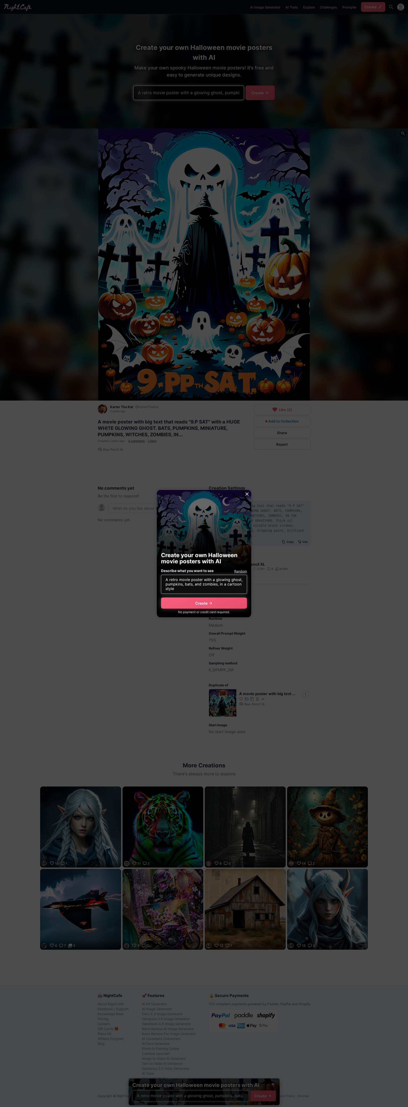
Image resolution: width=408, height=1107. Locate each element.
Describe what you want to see (187, 570)
